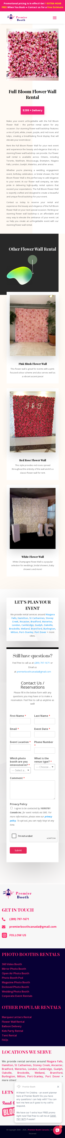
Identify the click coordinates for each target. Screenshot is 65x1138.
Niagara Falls (54, 1061)
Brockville (14, 628)
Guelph (39, 625)
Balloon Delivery (12, 1026)
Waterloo (47, 621)
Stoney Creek (41, 1065)
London (16, 625)
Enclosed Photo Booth (15, 987)
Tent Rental (9, 1035)
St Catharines (36, 618)
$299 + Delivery (32, 110)
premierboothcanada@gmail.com (32, 926)
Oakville (48, 625)
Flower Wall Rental (13, 1021)
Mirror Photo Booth (14, 969)
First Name (18, 716)
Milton (14, 632)
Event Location (20, 742)
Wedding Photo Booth (15, 991)
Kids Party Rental (12, 1031)
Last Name (42, 716)
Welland (25, 628)
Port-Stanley (26, 632)
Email (14, 729)
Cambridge (27, 625)
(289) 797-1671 (42, 662)
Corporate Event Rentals (17, 996)
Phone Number (43, 743)
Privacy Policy (18, 804)
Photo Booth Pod (12, 978)
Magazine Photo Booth (16, 982)
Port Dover (40, 632)
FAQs (5, 1040)
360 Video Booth (12, 964)
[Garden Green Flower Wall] (33, 548)
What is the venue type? (43, 760)
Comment (17, 778)
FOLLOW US (17, 935)
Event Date (42, 729)
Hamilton (23, 618)
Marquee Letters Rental (17, 1017)
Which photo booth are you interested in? (20, 762)
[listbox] (20, 770)
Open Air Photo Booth (15, 973)
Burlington (49, 628)
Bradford (36, 621)
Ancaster (24, 621)
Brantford (36, 628)
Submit (18, 850)
